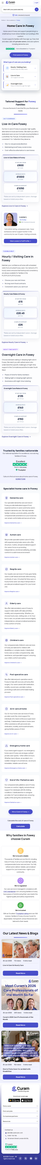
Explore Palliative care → (13, 802)
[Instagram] (31, 1159)
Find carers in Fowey (20, 55)
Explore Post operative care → (15, 697)
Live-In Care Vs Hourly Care (13, 965)
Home (3, 20)
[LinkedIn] (36, 1159)
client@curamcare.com (15, 1133)
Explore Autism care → (12, 557)
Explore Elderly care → (12, 628)
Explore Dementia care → (13, 523)
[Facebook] (20, 1159)
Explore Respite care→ (12, 591)
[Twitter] (26, 1158)
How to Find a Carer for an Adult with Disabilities (16, 1070)
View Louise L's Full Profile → (20, 241)
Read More (20, 973)
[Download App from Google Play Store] (14, 1101)
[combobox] (20, 9)
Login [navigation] (36, 3)
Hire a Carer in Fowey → (20, 812)
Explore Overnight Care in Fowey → (16, 436)
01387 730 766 (12, 1136)
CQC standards (9, 891)
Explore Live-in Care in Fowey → (15, 206)
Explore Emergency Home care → (16, 768)
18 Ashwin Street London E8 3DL (18, 1138)
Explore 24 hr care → (11, 734)
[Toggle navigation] (3, 3)
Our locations (11, 20)
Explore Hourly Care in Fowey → (15, 342)
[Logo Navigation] (10, 2)
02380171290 (20, 479)
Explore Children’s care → (13, 662)
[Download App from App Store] (27, 1100)
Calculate (20, 826)
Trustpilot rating (22, 913)
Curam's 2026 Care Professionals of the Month (18, 1018)
